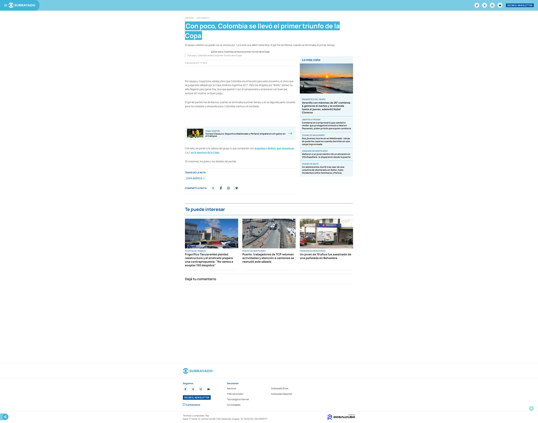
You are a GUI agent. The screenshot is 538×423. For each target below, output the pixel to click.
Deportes (189, 18)
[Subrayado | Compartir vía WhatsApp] (228, 188)
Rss (207, 415)
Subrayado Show (279, 388)
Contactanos (193, 405)
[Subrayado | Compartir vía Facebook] (220, 188)
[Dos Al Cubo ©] (341, 419)
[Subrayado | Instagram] (492, 5)
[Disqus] (269, 323)
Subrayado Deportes (281, 393)
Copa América (202, 18)
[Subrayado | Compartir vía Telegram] (236, 188)
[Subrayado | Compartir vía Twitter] (213, 188)
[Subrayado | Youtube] (500, 5)
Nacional (231, 388)
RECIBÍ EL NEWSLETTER (519, 5)
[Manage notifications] (531, 408)
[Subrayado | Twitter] (484, 5)
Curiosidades (233, 404)
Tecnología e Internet (238, 399)
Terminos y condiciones (194, 415)
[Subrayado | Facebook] (477, 5)
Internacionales (235, 393)
